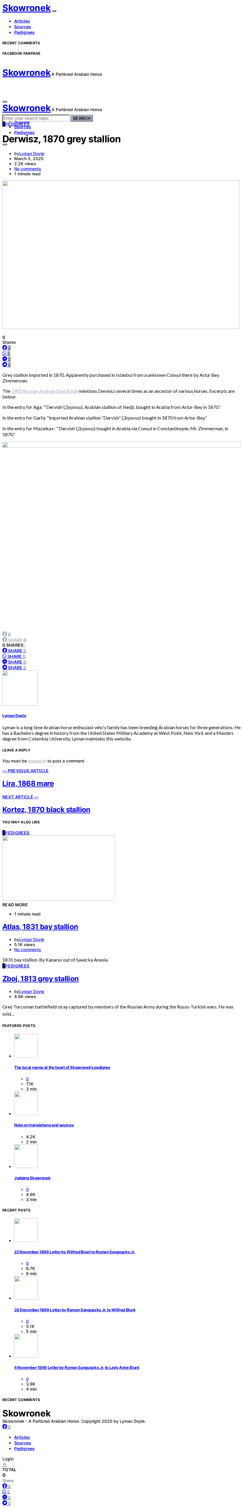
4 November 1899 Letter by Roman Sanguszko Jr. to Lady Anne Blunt (76, 1367)
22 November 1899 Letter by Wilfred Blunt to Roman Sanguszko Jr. (74, 1251)
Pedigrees (24, 32)
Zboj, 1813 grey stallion (40, 978)
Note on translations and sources (43, 1125)
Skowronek (26, 7)
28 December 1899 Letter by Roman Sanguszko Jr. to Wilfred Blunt (74, 1309)
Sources (22, 26)
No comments (27, 168)
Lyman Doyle (31, 153)
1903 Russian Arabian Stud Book (44, 391)
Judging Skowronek (32, 1177)
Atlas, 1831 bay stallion (40, 926)
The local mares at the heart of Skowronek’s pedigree (62, 1067)
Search (81, 118)
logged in (37, 760)
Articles (22, 20)
